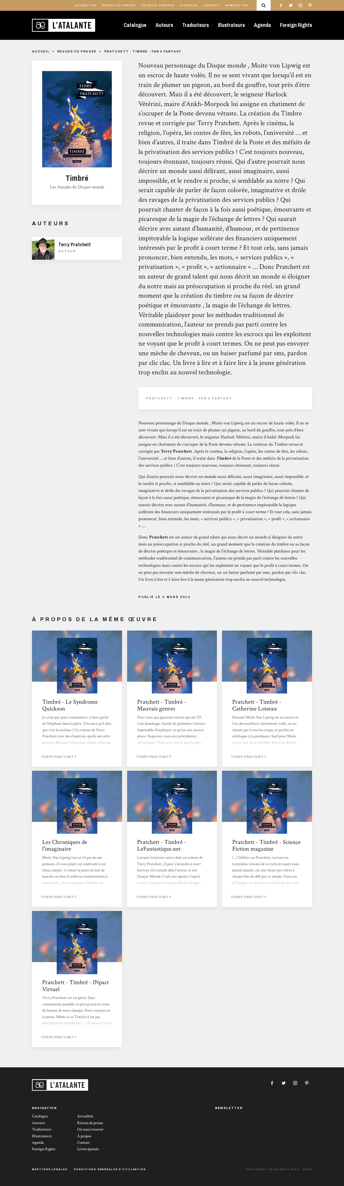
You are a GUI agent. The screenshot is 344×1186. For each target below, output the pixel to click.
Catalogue (135, 25)
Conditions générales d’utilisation (110, 1169)
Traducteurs (195, 25)
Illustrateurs (231, 25)
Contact (211, 5)
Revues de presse (119, 5)
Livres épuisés (88, 1149)
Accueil (40, 51)
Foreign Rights (296, 25)
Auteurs (164, 25)
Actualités (86, 5)
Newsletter (236, 5)
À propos (189, 5)
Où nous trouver (158, 5)
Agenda (262, 25)
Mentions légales (49, 1169)
